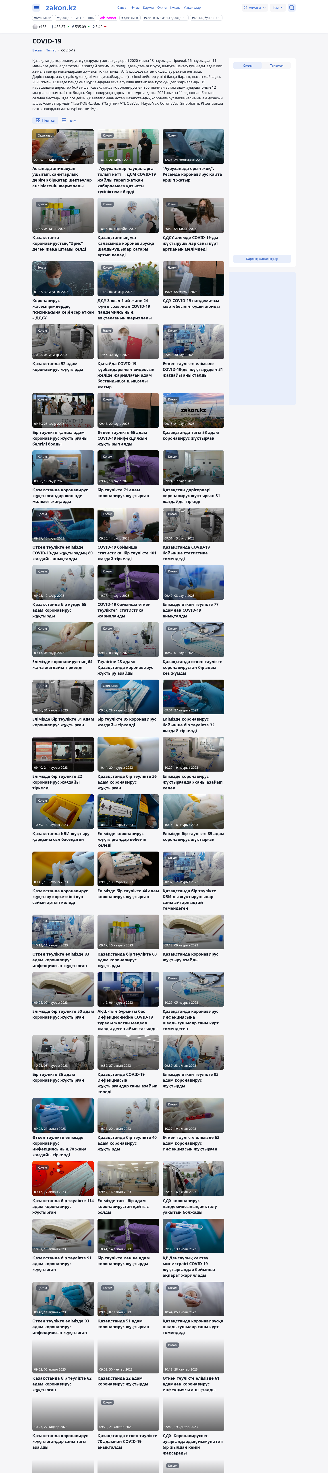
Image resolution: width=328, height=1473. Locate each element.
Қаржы (148, 7)
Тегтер (51, 50)
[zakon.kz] (61, 7)
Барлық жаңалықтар (262, 259)
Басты (37, 50)
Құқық (175, 7)
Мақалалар (192, 7)
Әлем (135, 7)
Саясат (122, 7)
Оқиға (162, 7)
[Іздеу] (292, 8)
